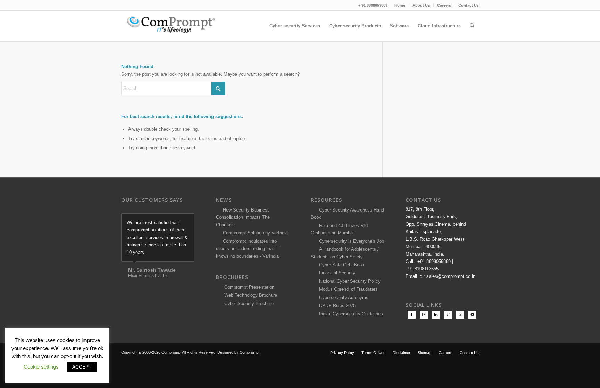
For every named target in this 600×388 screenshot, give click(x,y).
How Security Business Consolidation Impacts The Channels (243, 217)
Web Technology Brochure (249, 295)
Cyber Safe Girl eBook (340, 264)
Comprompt (249, 352)
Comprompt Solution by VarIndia (255, 233)
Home (399, 5)
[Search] (472, 26)
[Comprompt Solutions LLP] (173, 26)
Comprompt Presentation (248, 287)
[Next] (187, 221)
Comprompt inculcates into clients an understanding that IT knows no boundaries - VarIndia (248, 249)
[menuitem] (400, 5)
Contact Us (468, 5)
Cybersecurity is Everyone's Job (350, 241)
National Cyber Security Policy (348, 281)
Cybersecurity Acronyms (342, 297)
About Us (421, 5)
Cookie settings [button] (41, 367)
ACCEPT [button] (82, 367)
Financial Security (335, 272)
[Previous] (172, 221)
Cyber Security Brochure (248, 303)
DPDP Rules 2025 (336, 305)
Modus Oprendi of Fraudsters (347, 289)
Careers (444, 5)
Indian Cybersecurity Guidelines (349, 313)
